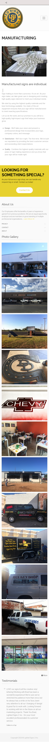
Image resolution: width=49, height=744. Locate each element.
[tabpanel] (24, 61)
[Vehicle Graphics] (24, 510)
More (45, 675)
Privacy (5, 224)
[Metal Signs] (24, 367)
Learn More (28, 219)
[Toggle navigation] (44, 18)
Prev (3, 61)
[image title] (24, 61)
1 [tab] (23, 74)
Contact (5, 227)
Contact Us (24, 190)
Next (45, 61)
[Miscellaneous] (24, 438)
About (4, 231)
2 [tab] (25, 74)
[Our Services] (24, 474)
